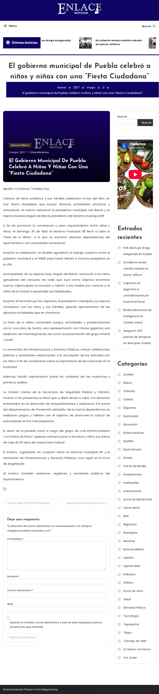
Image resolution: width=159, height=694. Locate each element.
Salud (127, 599)
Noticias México (20, 145)
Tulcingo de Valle (134, 641)
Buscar (146, 26)
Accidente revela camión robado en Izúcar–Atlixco (116, 42)
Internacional (132, 491)
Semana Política (134, 608)
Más (126, 516)
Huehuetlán (131, 483)
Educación (130, 424)
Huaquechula (132, 474)
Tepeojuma (131, 624)
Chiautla (129, 391)
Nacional (129, 541)
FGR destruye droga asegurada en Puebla (46, 42)
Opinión (128, 558)
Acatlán (128, 374)
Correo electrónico (20, 590)
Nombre (13, 576)
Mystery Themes (69, 689)
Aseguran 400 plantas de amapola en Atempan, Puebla (137, 337)
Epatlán (128, 441)
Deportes (129, 408)
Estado (127, 458)
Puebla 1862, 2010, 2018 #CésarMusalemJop (31, 503)
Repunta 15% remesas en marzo (86, 503)
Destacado (130, 416)
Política (128, 583)
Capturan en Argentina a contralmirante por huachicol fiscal (136, 292)
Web (10, 604)
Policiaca (129, 574)
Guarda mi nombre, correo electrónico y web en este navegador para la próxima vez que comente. (56, 625)
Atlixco (127, 383)
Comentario (15, 539)
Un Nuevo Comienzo (137, 649)
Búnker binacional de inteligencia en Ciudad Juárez (137, 316)
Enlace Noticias (133, 433)
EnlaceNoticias (39, 152)
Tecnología (131, 616)
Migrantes (130, 524)
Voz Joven (130, 658)
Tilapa (127, 633)
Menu (13, 26)
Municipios (130, 533)
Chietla (128, 399)
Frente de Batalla (134, 466)
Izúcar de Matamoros (137, 499)
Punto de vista (133, 591)
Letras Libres (131, 508)
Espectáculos (132, 449)
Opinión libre (131, 566)
